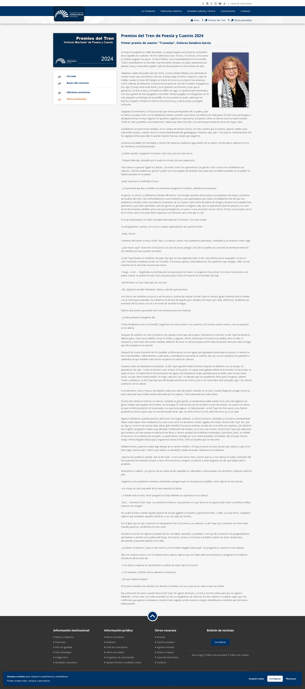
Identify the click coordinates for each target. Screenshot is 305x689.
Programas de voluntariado (120, 657)
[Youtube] (216, 3)
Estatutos (111, 642)
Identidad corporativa (66, 662)
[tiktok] (224, 3)
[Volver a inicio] (152, 616)
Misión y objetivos (64, 637)
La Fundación (148, 11)
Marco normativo (115, 637)
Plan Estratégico (63, 652)
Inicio (196, 20)
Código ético (61, 657)
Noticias (161, 637)
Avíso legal (197, 654)
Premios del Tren (217, 20)
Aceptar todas (256, 678)
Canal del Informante (241, 3)
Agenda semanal (165, 647)
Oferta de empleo (115, 652)
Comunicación (228, 11)
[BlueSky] (220, 3)
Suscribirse (220, 642)
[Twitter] (203, 3)
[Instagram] (211, 3)
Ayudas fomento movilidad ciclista (123, 662)
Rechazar (291, 678)
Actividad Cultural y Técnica (201, 11)
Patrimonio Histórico (171, 11)
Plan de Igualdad (63, 647)
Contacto (245, 11)
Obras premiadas (243, 20)
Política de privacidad (216, 654)
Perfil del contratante (117, 647)
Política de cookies (239, 654)
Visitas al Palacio (165, 652)
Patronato (60, 642)
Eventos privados (165, 642)
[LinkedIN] (207, 3)
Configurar (275, 678)
